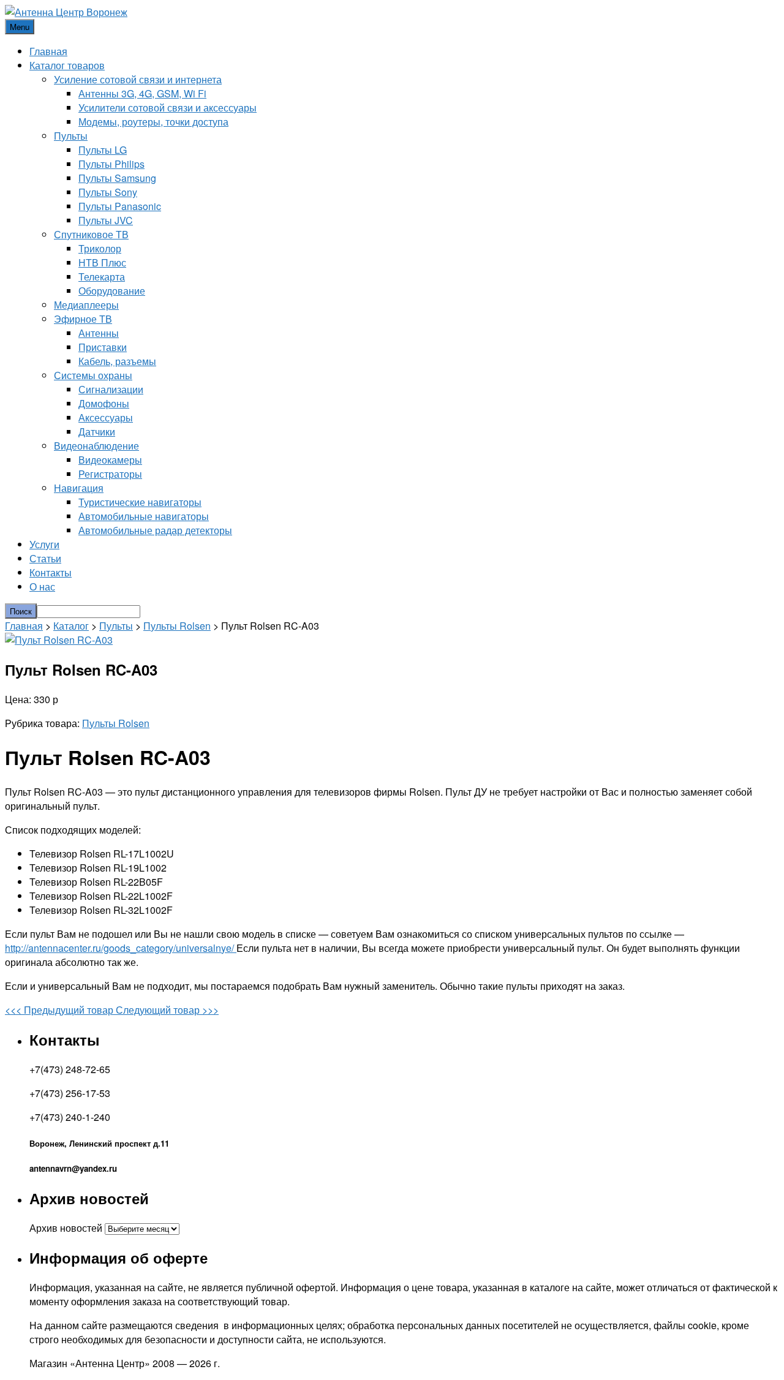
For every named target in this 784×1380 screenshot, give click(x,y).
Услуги (44, 544)
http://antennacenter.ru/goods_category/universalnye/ (120, 948)
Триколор (99, 248)
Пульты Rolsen (177, 626)
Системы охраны (93, 375)
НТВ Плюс (102, 262)
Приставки (102, 347)
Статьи (45, 558)
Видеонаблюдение (96, 446)
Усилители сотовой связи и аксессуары (167, 107)
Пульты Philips (111, 164)
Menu (19, 26)
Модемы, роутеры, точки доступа (153, 122)
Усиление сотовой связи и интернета (138, 79)
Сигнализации (110, 389)
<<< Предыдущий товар (60, 1010)
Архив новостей (65, 1228)
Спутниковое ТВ (91, 234)
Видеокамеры (110, 460)
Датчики (96, 431)
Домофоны (103, 403)
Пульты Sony (107, 192)
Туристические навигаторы (140, 502)
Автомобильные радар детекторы (155, 530)
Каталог (71, 626)
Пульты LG (102, 150)
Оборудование (111, 291)
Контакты (50, 572)
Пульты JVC (105, 220)
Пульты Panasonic (119, 206)
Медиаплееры (86, 305)
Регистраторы (110, 474)
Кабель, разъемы (117, 361)
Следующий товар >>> (167, 1010)
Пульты (71, 136)
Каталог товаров (67, 65)
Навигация (79, 488)
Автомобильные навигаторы (143, 516)
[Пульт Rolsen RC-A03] (59, 640)
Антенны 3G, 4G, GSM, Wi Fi (142, 93)
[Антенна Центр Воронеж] (66, 12)
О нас (42, 586)
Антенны (98, 333)
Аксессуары (105, 417)
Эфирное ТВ (83, 319)
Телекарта (101, 277)
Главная (48, 51)
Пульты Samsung (117, 178)
